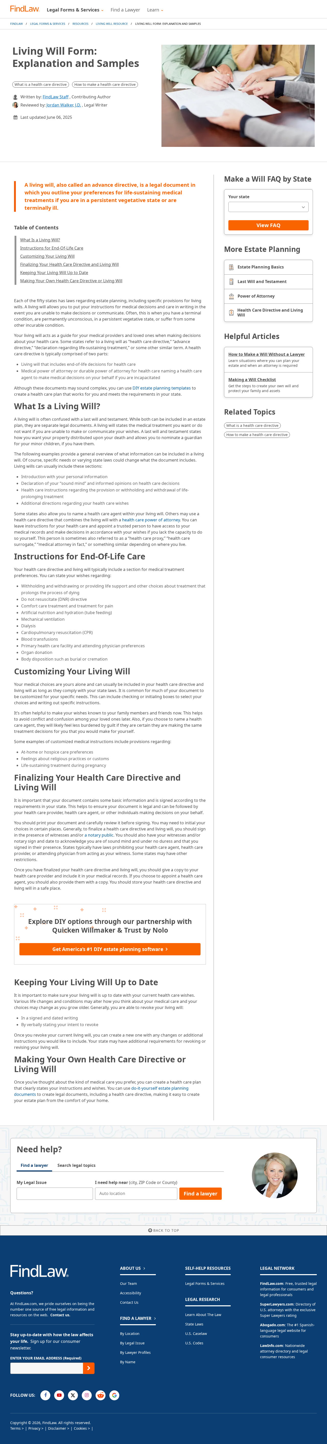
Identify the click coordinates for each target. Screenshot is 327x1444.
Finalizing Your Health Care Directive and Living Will (69, 264)
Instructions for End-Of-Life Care (51, 248)
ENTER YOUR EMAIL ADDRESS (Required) (45, 1358)
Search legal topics (76, 1165)
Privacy (34, 1428)
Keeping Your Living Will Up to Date (54, 272)
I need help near (136, 1182)
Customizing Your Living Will (47, 256)
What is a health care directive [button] (41, 84)
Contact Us (129, 1302)
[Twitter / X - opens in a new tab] (73, 1395)
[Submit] (89, 1368)
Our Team (128, 1283)
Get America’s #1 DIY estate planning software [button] (107, 949)
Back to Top (166, 1230)
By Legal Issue (132, 1343)
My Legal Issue (31, 1182)
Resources (80, 24)
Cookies (80, 1428)
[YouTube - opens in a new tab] (59, 1395)
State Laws (194, 1324)
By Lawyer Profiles (135, 1352)
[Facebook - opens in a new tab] (45, 1395)
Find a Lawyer (125, 10)
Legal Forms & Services (47, 24)
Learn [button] (153, 10)
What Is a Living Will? (40, 240)
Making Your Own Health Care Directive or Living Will (71, 281)
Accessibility (130, 1292)
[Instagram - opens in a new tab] (87, 1395)
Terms (15, 1428)
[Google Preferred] (114, 1395)
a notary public (99, 835)
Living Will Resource (112, 24)
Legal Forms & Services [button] (73, 10)
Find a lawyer (34, 1165)
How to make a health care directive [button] (105, 84)
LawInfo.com (271, 1345)
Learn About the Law (203, 1314)
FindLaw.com (271, 1283)
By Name (127, 1361)
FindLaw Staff (55, 97)
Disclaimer (57, 1428)
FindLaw (16, 24)
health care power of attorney (151, 520)
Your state (238, 196)
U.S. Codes (194, 1343)
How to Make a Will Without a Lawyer (266, 354)
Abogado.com (272, 1324)
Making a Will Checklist (252, 379)
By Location (129, 1333)
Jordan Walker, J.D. (63, 105)
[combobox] (268, 207)
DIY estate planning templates (162, 388)
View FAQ (268, 225)
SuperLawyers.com (277, 1304)
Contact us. (60, 1314)
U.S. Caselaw (196, 1333)
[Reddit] (101, 1395)
